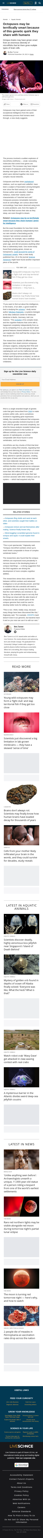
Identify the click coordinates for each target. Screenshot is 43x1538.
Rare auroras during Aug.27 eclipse (25, 9)
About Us (21, 1483)
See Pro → (27, 3)
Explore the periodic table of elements (12, 1420)
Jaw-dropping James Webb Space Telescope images (12, 1416)
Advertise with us (21, 1499)
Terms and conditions (21, 1487)
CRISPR (30, 615)
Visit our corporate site (25, 1458)
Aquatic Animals (16, 19)
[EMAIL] (15, 631)
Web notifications (21, 1503)
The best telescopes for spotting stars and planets (12, 1437)
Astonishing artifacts (30, 1404)
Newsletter (36, 104)
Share (8, 104)
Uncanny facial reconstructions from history (30, 1420)
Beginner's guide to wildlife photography (30, 1432)
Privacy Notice (26, 392)
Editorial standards (21, 1511)
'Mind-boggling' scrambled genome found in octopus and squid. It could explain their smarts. (21, 535)
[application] (21, 493)
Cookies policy (21, 1495)
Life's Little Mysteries (12, 1402)
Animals (5, 19)
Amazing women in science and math (30, 1416)
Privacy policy (21, 1491)
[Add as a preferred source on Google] (21, 1465)
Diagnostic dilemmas (12, 1404)
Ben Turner (14, 52)
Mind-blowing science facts (30, 1436)
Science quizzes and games (12, 1432)
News (32, 54)
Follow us (25, 104)
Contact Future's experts (21, 1479)
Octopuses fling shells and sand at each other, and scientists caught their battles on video (20, 521)
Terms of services (24, 390)
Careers (21, 1507)
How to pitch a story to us (21, 1516)
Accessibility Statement (21, 1475)
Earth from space (31, 1402)
